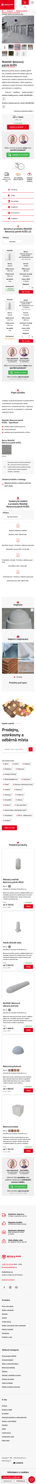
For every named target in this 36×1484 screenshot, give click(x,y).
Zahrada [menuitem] (5, 1314)
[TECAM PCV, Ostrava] (32, 707)
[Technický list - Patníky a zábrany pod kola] (18, 576)
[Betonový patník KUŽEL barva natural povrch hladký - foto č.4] (18, 29)
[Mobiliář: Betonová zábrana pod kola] (18, 1003)
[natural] (7, 449)
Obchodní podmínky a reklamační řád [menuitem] (14, 1417)
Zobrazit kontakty (8, 1280)
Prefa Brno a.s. (11, 66)
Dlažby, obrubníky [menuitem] (8, 1310)
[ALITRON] (29, 711)
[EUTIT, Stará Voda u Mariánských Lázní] (5, 705)
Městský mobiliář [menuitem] (7, 1329)
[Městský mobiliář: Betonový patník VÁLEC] (18, 879)
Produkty (6, 1300)
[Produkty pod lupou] (18, 665)
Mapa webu (6, 1440)
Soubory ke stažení (27, 92)
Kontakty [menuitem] (5, 1425)
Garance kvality (15, 1222)
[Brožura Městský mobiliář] (18, 529)
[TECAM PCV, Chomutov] (9, 702)
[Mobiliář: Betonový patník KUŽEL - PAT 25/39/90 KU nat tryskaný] (4, 106)
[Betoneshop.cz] (7, 5)
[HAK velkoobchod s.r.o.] (21, 705)
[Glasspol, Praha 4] (14, 705)
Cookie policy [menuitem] (6, 1433)
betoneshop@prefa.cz (9, 1267)
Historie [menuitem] (4, 1406)
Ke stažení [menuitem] (5, 1413)
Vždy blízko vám (15, 1240)
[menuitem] (9, 1356)
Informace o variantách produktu (23, 111)
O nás (4, 1400)
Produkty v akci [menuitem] (7, 1337)
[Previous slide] (5, 29)
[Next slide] (30, 29)
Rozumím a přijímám (11, 1477)
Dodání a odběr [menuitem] (7, 1410)
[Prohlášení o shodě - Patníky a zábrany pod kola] (18, 560)
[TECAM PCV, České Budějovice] (14, 713)
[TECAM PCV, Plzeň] (9, 707)
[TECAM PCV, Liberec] (17, 700)
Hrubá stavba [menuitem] (6, 1322)
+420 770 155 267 (23, 377)
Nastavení (7, 1481)
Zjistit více (8, 92)
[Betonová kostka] (18, 1125)
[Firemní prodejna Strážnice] (28, 713)
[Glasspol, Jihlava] (20, 709)
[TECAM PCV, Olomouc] (28, 708)
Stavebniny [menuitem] (5, 1333)
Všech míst (9, 827)
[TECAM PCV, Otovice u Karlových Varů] (7, 703)
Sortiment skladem (16, 1230)
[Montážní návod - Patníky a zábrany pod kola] (18, 544)
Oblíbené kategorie (10, 1350)
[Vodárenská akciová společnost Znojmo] (22, 714)
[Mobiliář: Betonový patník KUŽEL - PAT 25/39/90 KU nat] (4, 99)
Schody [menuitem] (4, 1318)
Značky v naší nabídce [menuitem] (9, 1421)
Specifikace (16, 92)
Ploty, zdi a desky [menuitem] (7, 1306)
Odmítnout (20, 1481)
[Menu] (32, 3)
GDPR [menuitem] (4, 1429)
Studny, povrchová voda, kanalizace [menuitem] (14, 1325)
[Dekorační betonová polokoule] (18, 1064)
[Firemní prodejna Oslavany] (23, 712)
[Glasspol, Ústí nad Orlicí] (23, 705)
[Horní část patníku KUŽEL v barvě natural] (18, 618)
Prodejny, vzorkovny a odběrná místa (15, 734)
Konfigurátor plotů (8, 1436)
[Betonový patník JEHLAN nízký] (18, 941)
